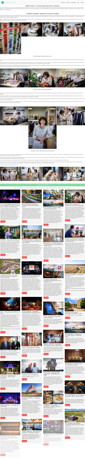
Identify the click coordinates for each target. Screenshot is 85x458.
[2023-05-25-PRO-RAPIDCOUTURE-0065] (53, 174)
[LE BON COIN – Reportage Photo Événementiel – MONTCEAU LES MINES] (53, 364)
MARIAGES (63, 2)
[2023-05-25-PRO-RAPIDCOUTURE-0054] (71, 115)
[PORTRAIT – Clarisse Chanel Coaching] (10, 232)
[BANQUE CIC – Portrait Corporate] (10, 343)
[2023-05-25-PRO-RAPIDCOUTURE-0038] (14, 115)
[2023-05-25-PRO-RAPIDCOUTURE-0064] (31, 174)
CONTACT (82, 2)
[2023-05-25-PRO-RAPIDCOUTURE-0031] (14, 78)
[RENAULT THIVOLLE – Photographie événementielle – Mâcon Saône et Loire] (53, 336)
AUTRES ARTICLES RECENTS (42, 184)
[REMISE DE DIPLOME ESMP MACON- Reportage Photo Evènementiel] (32, 268)
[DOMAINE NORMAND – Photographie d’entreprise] (32, 390)
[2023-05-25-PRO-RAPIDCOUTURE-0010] (53, 29)
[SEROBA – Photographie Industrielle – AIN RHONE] (53, 427)
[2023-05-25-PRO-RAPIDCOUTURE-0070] (74, 174)
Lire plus (2, 221)
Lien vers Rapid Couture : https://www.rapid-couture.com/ (9, 164)
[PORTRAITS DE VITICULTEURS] (32, 366)
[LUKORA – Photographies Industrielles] (32, 339)
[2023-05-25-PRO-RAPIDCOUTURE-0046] (42, 127)
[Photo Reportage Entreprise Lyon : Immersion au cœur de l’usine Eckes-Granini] (32, 196)
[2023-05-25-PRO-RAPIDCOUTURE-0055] (10, 174)
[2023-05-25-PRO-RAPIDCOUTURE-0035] (71, 78)
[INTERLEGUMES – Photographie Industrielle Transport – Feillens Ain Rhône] (75, 327)
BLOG (78, 2)
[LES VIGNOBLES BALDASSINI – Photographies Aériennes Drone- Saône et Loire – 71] (75, 415)
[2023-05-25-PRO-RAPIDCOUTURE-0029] (74, 29)
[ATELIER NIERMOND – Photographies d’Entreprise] (75, 266)
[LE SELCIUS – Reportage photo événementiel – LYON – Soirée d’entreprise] (10, 367)
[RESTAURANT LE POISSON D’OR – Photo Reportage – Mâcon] (75, 356)
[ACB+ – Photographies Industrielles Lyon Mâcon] (10, 304)
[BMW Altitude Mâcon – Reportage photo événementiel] (10, 398)
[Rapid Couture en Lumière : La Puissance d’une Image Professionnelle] (75, 196)
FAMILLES (68, 2)
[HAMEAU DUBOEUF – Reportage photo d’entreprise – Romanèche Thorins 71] (32, 424)
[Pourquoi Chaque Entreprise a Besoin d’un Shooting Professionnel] (53, 198)
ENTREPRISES (73, 2)
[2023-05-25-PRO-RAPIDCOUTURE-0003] (10, 38)
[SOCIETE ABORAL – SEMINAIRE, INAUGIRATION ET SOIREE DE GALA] (32, 303)
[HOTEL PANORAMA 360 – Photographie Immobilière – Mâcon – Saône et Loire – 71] (75, 387)
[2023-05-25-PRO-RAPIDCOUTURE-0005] (31, 29)
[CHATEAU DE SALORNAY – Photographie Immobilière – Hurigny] (75, 304)
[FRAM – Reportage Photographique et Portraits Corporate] (53, 308)
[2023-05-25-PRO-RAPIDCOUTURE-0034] (42, 78)
